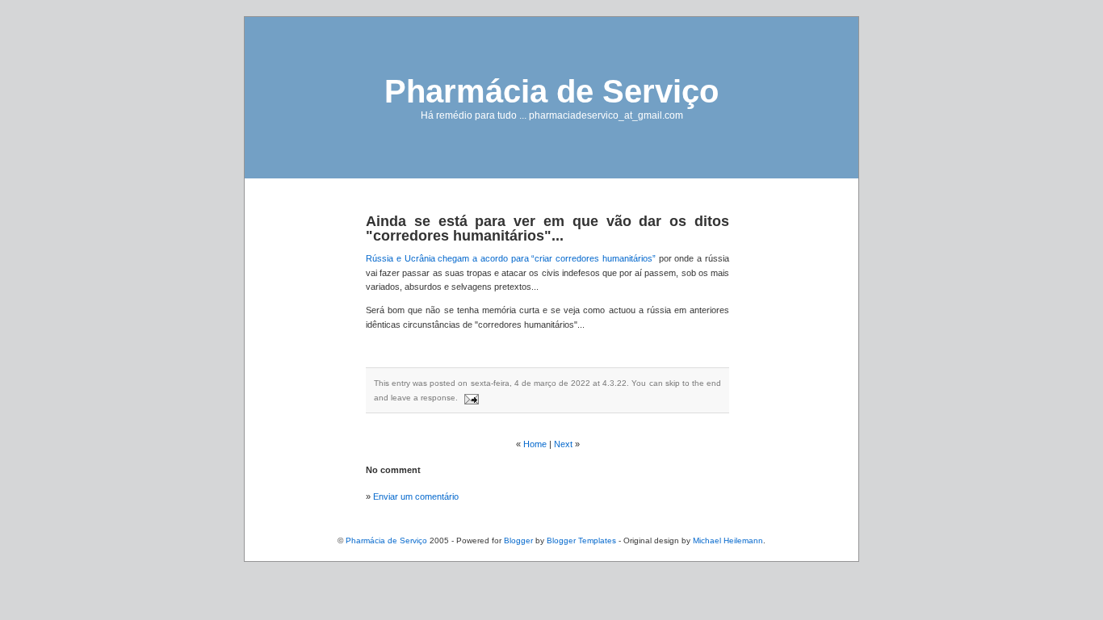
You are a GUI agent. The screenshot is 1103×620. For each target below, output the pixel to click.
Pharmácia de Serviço (551, 91)
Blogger (518, 540)
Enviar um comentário (416, 496)
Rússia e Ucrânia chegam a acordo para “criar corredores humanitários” (511, 258)
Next (563, 444)
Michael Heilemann (728, 540)
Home (535, 444)
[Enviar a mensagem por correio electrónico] (469, 397)
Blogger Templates (581, 540)
